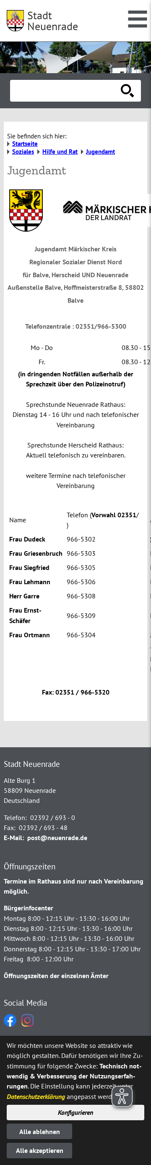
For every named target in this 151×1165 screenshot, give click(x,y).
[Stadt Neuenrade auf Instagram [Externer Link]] (27, 1024)
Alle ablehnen (39, 1131)
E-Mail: (14, 837)
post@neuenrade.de (57, 837)
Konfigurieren (75, 1112)
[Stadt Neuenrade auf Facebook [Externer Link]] (10, 1024)
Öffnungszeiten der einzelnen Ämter (56, 975)
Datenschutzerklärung (36, 1096)
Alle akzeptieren (39, 1150)
